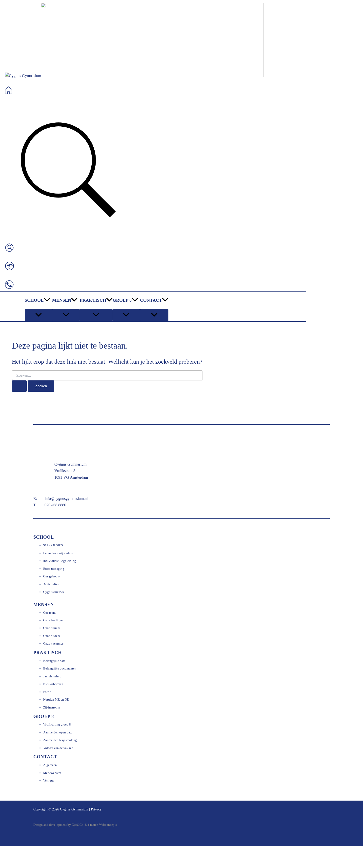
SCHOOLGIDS (53, 545)
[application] (47, 300)
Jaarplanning (51, 676)
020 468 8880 (55, 505)
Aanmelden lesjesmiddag (60, 740)
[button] (68, 171)
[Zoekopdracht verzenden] (19, 386)
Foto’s (47, 692)
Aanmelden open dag (57, 732)
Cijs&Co (77, 824)
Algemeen (50, 765)
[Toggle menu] (38, 315)
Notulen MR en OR (56, 699)
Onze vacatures (53, 643)
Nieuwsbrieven (53, 684)
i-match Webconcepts (102, 824)
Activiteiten (51, 584)
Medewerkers (52, 773)
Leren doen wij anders (58, 553)
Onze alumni (51, 628)
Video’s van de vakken (58, 748)
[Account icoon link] (9, 248)
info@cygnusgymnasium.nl (66, 498)
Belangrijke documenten (59, 668)
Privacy (96, 809)
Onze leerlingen (53, 620)
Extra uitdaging (53, 569)
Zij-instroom (51, 707)
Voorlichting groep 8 (57, 724)
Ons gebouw (51, 576)
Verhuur (48, 780)
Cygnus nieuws (53, 592)
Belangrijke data (54, 661)
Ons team (49, 612)
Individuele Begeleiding (59, 561)
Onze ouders (51, 636)
